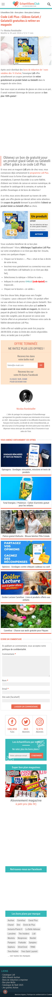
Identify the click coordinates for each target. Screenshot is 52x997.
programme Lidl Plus (39, 172)
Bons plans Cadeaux (32, 12)
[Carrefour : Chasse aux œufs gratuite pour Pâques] (26, 627)
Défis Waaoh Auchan (11, 977)
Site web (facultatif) (11, 697)
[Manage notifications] (5, 992)
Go (41, 365)
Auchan (11, 920)
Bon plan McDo (8, 982)
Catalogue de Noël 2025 (12, 985)
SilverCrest (22, 947)
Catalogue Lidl (8, 974)
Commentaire (9, 654)
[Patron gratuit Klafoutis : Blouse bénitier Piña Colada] (26, 533)
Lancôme (12, 933)
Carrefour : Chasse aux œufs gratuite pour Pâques (26, 630)
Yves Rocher (13, 951)
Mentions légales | (21, 995)
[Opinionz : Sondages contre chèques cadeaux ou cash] (26, 563)
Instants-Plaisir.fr (15, 929)
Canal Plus (33, 920)
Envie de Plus (29, 925)
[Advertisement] (26, 127)
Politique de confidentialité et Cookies (39, 995)
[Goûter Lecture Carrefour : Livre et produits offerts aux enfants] (26, 594)
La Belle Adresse (32, 929)
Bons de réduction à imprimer (15, 980)
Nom (4, 680)
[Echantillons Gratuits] (26, 6)
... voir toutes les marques (19, 956)
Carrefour (21, 920)
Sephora (11, 947)
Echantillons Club (7, 12)
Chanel (11, 925)
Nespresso (22, 938)
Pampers (11, 942)
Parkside (22, 942)
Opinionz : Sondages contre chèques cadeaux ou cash (26, 566)
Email (4, 688)
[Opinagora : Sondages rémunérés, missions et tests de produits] (26, 466)
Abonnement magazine (26, 802)
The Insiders (24, 933)
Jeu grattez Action (10, 987)
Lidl (33, 73)
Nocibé (33, 938)
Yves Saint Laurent (29, 951)
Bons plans (19, 12)
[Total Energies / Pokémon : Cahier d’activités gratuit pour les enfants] (26, 499)
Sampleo (32, 942)
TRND (32, 947)
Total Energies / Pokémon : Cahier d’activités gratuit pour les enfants (26, 504)
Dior (18, 925)
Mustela (11, 938)
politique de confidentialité (14, 649)
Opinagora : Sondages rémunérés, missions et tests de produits (26, 471)
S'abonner (36, 755)
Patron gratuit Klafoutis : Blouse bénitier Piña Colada (26, 536)
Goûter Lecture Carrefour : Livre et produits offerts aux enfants (26, 598)
